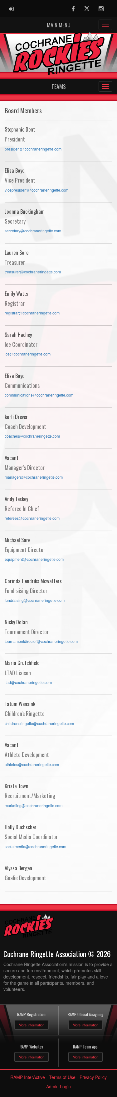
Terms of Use (62, 1077)
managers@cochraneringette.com (34, 477)
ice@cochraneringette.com (28, 354)
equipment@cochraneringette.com (34, 559)
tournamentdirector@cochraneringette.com (41, 641)
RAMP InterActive (27, 1077)
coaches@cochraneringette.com (32, 436)
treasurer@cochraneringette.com (33, 272)
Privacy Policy (93, 1077)
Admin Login (58, 1086)
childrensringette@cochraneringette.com (39, 723)
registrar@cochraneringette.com (32, 313)
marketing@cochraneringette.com (33, 805)
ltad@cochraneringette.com (28, 682)
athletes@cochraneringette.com (32, 764)
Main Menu (59, 25)
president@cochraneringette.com (33, 149)
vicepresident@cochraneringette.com (36, 190)
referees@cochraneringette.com (32, 518)
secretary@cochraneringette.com (33, 231)
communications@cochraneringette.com (39, 395)
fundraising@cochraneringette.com (35, 600)
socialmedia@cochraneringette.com (35, 846)
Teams (58, 86)
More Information (31, 1024)
